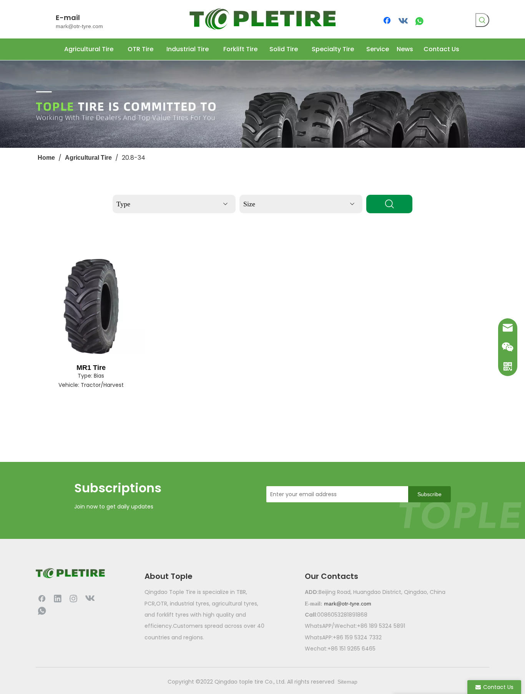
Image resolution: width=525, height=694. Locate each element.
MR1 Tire (91, 367)
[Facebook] (388, 21)
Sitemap (347, 682)
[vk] (403, 21)
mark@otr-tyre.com (79, 26)
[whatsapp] (419, 21)
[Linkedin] (58, 598)
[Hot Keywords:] (482, 20)
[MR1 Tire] (91, 306)
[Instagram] (73, 598)
